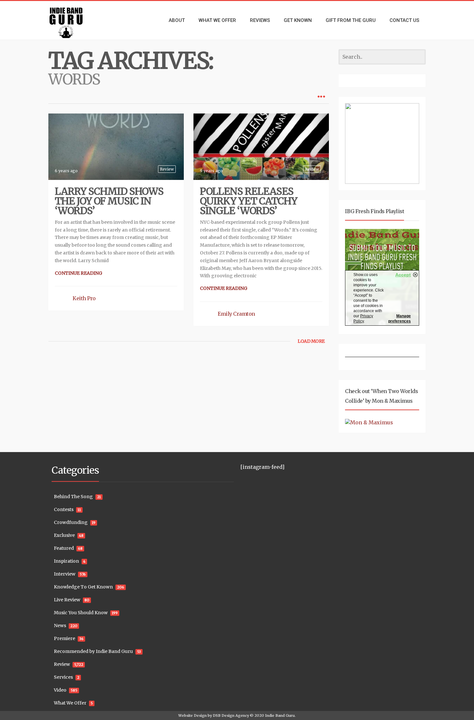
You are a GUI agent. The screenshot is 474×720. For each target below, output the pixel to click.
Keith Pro (84, 298)
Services (63, 677)
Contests (64, 509)
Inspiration (66, 561)
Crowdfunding (71, 522)
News (60, 625)
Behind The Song (73, 496)
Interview (64, 574)
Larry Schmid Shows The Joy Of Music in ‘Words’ (109, 201)
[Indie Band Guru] (75, 20)
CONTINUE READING (78, 273)
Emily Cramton (236, 314)
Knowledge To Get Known (83, 587)
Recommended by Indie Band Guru (93, 651)
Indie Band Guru (280, 715)
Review (167, 169)
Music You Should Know (81, 613)
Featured (64, 548)
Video (60, 690)
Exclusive (64, 535)
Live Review (67, 600)
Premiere (64, 638)
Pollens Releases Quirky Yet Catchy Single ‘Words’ (248, 201)
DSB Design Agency (231, 715)
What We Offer (70, 703)
